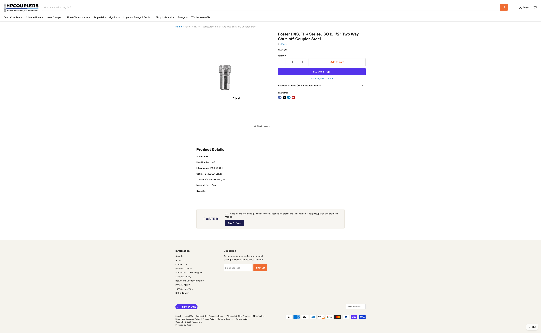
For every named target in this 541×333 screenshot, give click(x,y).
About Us (180, 260)
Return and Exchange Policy (189, 280)
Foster (284, 44)
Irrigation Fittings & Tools (136, 17)
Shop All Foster (234, 223)
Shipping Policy (183, 276)
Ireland (354, 306)
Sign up (260, 267)
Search (179, 256)
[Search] (504, 7)
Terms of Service (184, 289)
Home (178, 26)
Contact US (181, 264)
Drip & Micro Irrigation (106, 17)
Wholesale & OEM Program (188, 272)
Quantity (282, 56)
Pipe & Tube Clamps (78, 17)
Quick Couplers (12, 17)
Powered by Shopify (184, 325)
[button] (524, 7)
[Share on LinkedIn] (289, 97)
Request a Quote (183, 268)
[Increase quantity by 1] (302, 62)
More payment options (322, 78)
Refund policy (182, 293)
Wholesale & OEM (200, 17)
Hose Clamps (54, 17)
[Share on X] (284, 97)
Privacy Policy (182, 284)
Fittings (182, 17)
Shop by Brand (164, 17)
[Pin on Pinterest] (293, 97)
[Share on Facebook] (279, 97)
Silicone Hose (33, 17)
